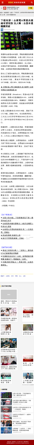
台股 (11, 12)
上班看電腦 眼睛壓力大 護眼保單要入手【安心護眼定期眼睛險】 (6, 333)
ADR (12, 276)
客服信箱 (9, 441)
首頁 (1, 12)
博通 (16, 276)
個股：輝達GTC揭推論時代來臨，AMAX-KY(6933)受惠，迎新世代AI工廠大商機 (9, 302)
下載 (30, 8)
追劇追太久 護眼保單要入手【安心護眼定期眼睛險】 (9, 368)
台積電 (7, 276)
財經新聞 (6, 12)
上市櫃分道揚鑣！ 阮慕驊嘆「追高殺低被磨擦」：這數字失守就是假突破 (28, 381)
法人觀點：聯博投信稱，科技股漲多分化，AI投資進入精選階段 (28, 316)
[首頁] (17, 2)
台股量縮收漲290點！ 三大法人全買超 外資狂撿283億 (9, 350)
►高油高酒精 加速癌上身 (10, 235)
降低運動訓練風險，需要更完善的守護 (6, 381)
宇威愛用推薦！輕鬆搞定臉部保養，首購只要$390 (9, 319)
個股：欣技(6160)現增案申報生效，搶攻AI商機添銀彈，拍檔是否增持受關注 (28, 364)
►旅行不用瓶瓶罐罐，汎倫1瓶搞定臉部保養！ (13, 238)
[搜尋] (31, 4)
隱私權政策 (26, 441)
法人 (20, 276)
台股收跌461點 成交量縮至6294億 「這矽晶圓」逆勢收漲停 (28, 333)
